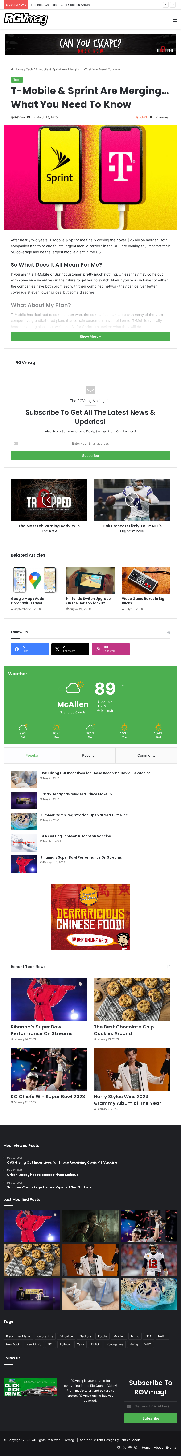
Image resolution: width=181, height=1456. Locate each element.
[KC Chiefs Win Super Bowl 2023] (49, 1069)
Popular (31, 755)
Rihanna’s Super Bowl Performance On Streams (81, 857)
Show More (89, 336)
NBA (149, 1336)
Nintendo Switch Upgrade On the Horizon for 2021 (88, 600)
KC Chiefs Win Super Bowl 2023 (48, 1096)
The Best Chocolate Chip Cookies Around (61, 5)
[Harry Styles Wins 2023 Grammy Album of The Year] (132, 1069)
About (158, 1447)
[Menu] (175, 21)
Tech (29, 69)
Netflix (162, 1336)
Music (135, 1336)
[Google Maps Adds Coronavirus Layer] (35, 580)
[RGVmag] (26, 19)
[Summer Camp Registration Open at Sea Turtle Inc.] (24, 821)
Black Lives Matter (18, 1336)
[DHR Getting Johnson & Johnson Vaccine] (24, 842)
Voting (134, 1344)
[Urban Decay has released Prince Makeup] (24, 800)
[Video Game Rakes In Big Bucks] (146, 580)
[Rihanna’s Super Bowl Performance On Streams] (24, 864)
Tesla (80, 1344)
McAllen (119, 1336)
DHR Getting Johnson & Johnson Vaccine (75, 836)
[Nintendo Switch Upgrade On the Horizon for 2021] (90, 580)
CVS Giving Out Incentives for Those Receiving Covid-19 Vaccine (95, 773)
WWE (147, 1344)
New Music (33, 1344)
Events (171, 1447)
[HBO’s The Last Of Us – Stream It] (90, 1226)
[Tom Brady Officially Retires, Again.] (149, 1260)
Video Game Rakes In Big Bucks (143, 600)
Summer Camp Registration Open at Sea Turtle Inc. (84, 815)
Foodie (102, 1336)
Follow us (12, 1358)
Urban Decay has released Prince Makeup (76, 794)
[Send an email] (28, 117)
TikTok (95, 1344)
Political (65, 1344)
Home (18, 69)
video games (114, 1344)
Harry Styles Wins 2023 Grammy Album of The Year (127, 1099)
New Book (13, 1344)
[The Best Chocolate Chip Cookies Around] (132, 999)
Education (66, 1336)
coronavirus (45, 1336)
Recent (88, 755)
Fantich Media (130, 1440)
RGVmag (20, 117)
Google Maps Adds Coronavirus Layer (27, 600)
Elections (85, 1336)
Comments (146, 755)
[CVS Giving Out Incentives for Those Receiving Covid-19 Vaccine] (24, 779)
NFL (50, 1344)
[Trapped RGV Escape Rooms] (90, 44)
